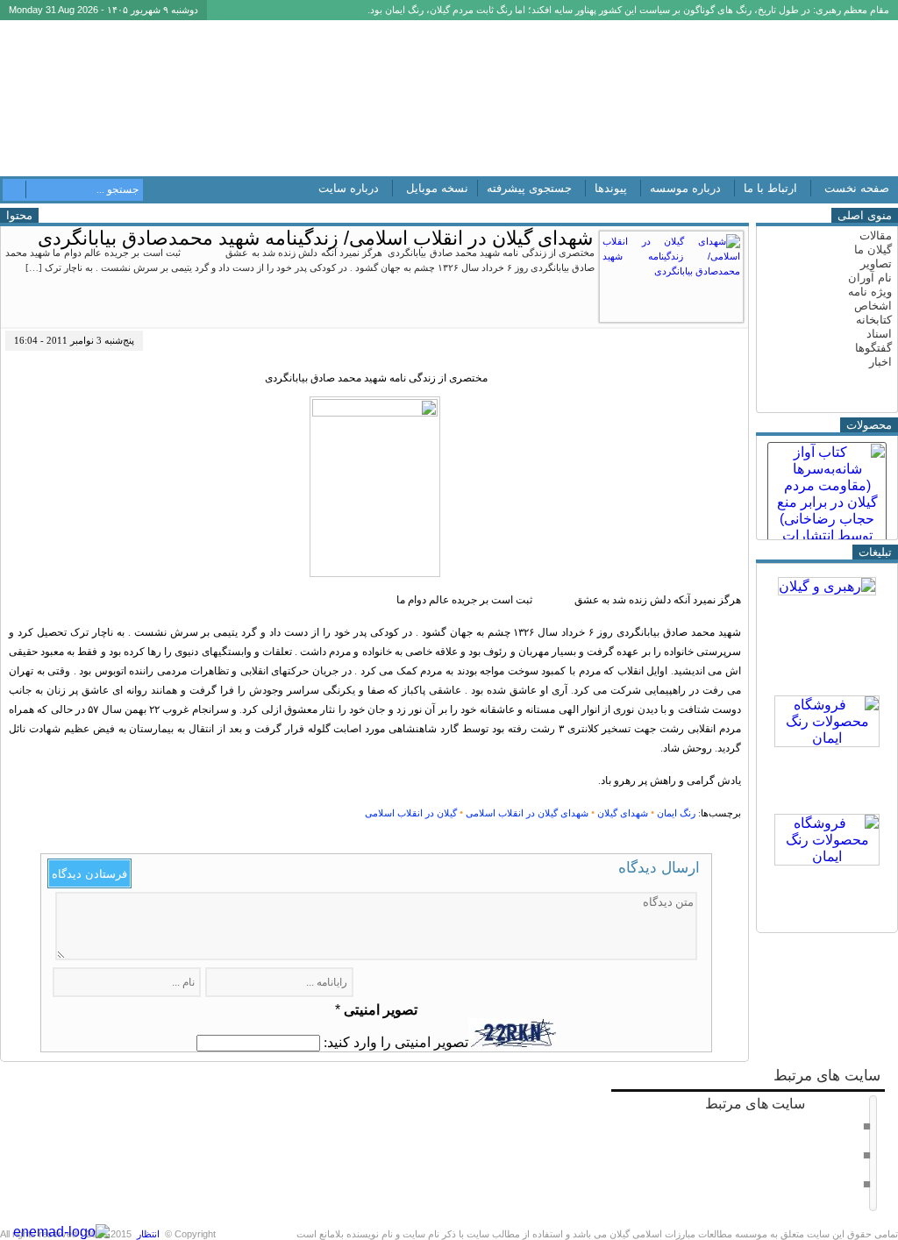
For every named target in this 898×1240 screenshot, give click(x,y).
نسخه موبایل (437, 188)
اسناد (879, 333)
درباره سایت (348, 188)
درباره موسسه (685, 188)
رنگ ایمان (676, 813)
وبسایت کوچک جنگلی (817, 1183)
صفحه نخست (856, 188)
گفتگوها (873, 347)
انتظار (148, 1234)
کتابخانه (874, 319)
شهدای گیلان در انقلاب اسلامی (527, 813)
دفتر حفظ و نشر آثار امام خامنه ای (791, 1125)
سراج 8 (845, 1154)
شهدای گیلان (622, 813)
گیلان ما (873, 249)
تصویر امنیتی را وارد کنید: (396, 1042)
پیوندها (611, 188)
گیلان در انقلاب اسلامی (411, 813)
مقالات (875, 235)
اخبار (880, 361)
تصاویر (876, 263)
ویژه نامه (870, 291)
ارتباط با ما (770, 188)
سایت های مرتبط (782, 1142)
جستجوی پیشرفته (529, 188)
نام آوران (870, 277)
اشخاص (873, 305)
